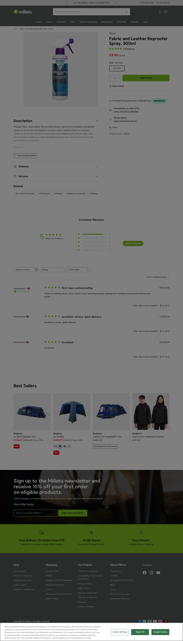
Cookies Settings (119, 632)
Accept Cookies (160, 632)
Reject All (140, 632)
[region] (91, 632)
